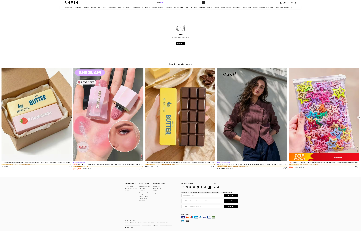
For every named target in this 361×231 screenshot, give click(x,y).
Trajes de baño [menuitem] (112, 7)
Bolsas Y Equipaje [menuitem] (226, 7)
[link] (284, 2)
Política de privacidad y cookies (146, 222)
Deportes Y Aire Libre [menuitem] (213, 7)
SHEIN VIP (142, 201)
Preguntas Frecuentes (159, 193)
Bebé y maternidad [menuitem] (199, 7)
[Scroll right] (295, 7)
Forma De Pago (157, 188)
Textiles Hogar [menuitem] (247, 7)
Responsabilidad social (131, 188)
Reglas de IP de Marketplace (132, 225)
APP (214, 183)
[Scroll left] (293, 7)
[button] (292, 3)
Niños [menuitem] (119, 7)
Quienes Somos (129, 186)
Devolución (142, 188)
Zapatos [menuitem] (160, 7)
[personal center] (280, 3)
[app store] (214, 188)
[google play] (218, 188)
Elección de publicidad (166, 225)
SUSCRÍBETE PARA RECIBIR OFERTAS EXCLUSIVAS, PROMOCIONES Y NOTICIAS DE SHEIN (206, 192)
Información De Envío (144, 186)
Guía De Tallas (143, 198)
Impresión (155, 225)
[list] (196, 187)
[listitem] (37, 119)
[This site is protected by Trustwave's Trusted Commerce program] (182, 221)
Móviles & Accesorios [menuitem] (259, 7)
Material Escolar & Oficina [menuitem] (282, 7)
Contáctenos (156, 186)
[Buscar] (203, 2)
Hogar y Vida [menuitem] (188, 7)
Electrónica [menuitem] (269, 7)
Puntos (155, 190)
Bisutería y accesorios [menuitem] (150, 7)
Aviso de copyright (146, 225)
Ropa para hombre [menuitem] (137, 7)
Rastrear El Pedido (144, 196)
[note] (324, 157)
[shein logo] (71, 2)
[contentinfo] (209, 217)
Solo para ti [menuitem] (78, 7)
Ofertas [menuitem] (93, 7)
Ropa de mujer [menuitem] (101, 7)
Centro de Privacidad (130, 222)
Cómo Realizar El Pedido (143, 193)
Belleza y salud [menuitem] (237, 7)
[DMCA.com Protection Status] (187, 221)
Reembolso (142, 190)
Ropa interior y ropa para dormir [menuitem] (174, 7)
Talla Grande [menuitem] (126, 7)
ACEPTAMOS (185, 214)
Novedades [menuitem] (86, 7)
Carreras (127, 190)
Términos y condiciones (162, 222)
